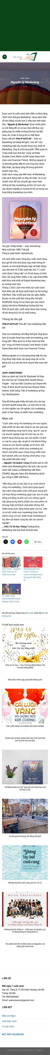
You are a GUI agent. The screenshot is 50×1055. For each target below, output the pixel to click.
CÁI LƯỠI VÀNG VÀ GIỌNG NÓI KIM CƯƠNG (25, 726)
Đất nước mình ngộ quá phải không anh (25, 679)
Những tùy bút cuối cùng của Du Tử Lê (25, 883)
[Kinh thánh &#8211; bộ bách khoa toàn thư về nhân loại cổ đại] (11, 562)
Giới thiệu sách (9, 1021)
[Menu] (4, 57)
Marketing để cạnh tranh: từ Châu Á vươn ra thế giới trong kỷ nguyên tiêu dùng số (33, 574)
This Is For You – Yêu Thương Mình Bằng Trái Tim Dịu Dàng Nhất (25, 666)
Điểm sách (25, 78)
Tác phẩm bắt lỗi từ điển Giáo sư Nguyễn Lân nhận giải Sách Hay (25, 945)
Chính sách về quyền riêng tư (21, 1050)
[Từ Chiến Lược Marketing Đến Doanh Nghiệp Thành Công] (11, 589)
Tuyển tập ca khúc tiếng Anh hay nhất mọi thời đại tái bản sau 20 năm (25, 739)
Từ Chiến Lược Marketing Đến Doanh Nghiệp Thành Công (11, 599)
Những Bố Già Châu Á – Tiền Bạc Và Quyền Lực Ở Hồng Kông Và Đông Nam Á (25, 930)
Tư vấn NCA (8, 1026)
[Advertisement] (25, 25)
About (40, 1050)
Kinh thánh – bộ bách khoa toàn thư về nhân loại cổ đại (11, 572)
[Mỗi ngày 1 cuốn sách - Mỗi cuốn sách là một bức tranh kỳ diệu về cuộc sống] (25, 56)
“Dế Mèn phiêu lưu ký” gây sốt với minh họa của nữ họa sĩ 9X (25, 788)
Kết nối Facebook (13, 1034)
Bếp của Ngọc (9, 1015)
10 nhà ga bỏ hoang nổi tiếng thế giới (25, 836)
